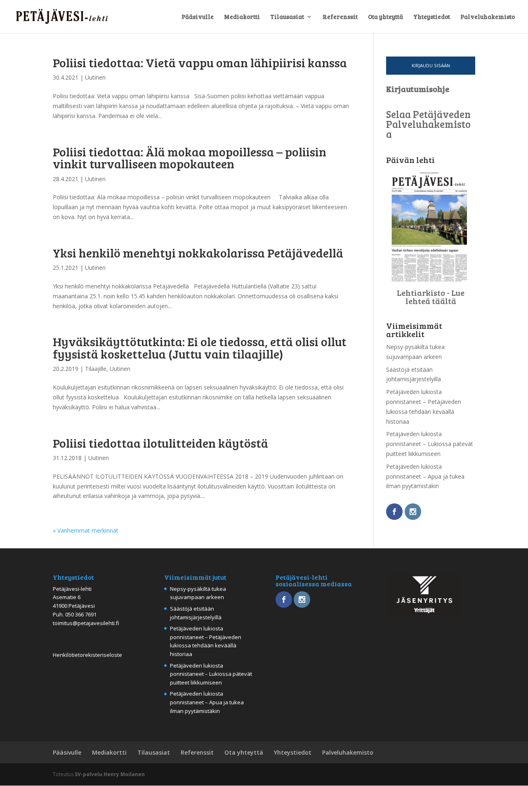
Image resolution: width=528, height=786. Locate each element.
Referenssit (340, 17)
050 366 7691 (81, 614)
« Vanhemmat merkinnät (85, 530)
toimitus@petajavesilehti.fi (86, 623)
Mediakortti (242, 17)
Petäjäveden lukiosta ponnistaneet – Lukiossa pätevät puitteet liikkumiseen (429, 444)
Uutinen (95, 77)
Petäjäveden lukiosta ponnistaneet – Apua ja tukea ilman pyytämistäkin (425, 476)
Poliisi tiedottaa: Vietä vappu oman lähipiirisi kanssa (200, 62)
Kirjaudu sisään (431, 65)
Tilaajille (95, 369)
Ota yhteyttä (385, 17)
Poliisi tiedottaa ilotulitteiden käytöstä (160, 442)
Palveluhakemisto (487, 17)
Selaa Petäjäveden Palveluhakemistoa (428, 124)
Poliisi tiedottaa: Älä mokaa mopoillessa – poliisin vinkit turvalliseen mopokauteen (189, 157)
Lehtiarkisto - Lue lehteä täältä (430, 297)
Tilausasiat (287, 17)
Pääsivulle (198, 17)
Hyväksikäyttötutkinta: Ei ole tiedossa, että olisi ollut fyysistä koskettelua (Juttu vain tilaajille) (199, 347)
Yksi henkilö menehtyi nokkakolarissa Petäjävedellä (198, 252)
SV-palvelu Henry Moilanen (110, 774)
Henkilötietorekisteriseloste (87, 655)
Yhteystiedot (431, 17)
